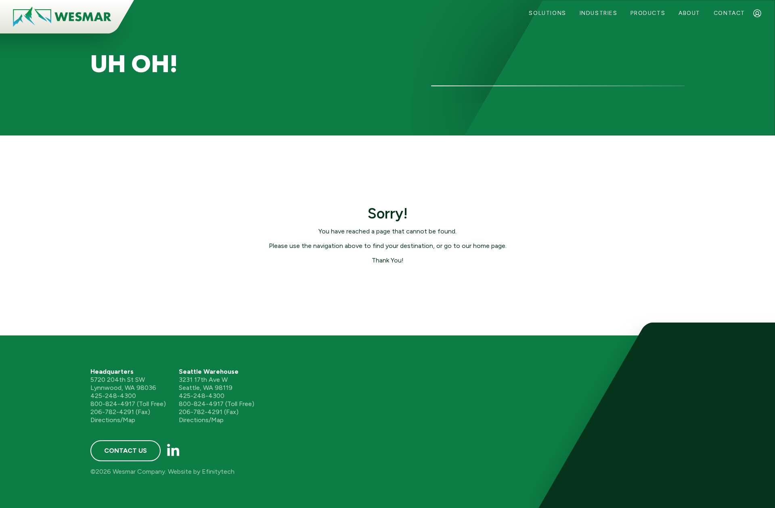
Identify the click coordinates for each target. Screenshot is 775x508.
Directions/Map (112, 420)
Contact (729, 13)
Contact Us (125, 450)
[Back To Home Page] (62, 16)
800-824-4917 (112, 404)
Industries (599, 13)
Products (647, 13)
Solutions (547, 13)
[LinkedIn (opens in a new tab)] (173, 451)
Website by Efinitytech (201, 471)
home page (489, 246)
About (689, 13)
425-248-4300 (113, 396)
